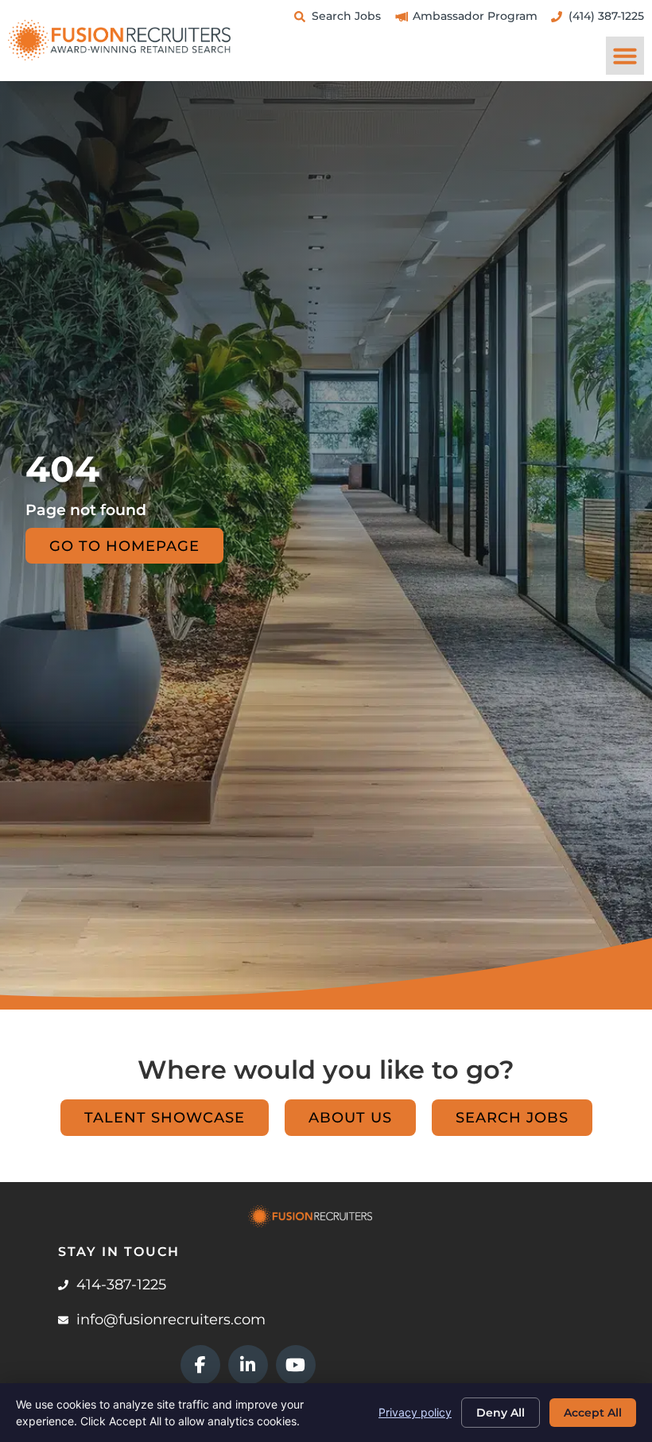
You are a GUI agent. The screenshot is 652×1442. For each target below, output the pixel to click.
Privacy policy (415, 1412)
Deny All (500, 1412)
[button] (625, 56)
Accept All (593, 1412)
